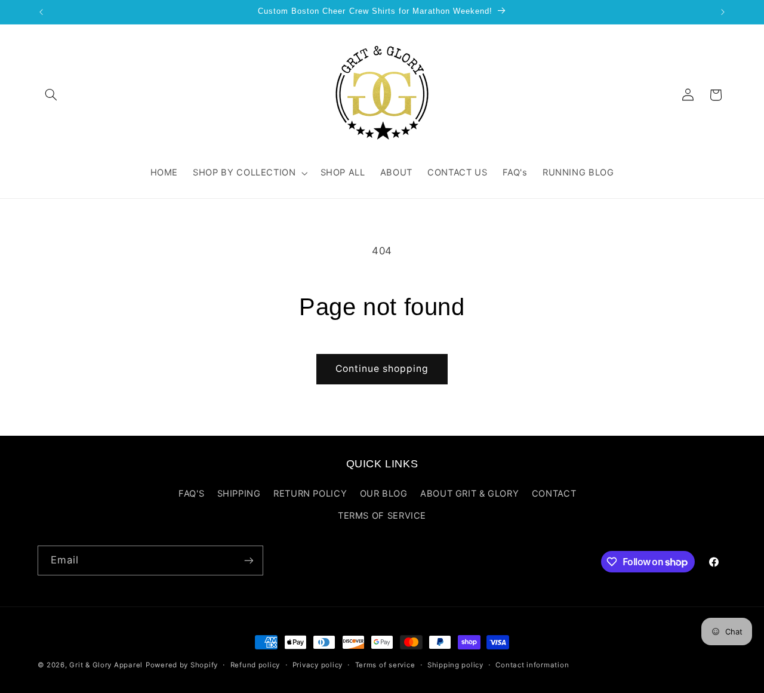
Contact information (532, 665)
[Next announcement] (723, 12)
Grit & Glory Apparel (106, 665)
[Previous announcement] (41, 12)
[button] (51, 95)
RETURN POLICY (310, 493)
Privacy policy (317, 665)
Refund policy (255, 665)
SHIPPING (239, 493)
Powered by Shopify (182, 665)
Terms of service (385, 665)
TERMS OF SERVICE (382, 515)
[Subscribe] (248, 560)
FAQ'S (191, 493)
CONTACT (554, 493)
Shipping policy (455, 665)
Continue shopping (382, 368)
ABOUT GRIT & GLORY (469, 493)
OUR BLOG (384, 493)
